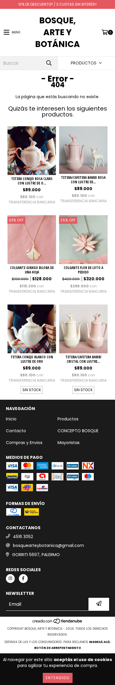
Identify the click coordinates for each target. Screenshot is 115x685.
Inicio (11, 419)
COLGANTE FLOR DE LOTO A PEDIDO (83, 269)
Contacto (16, 431)
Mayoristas (69, 443)
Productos (68, 419)
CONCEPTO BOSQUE (78, 431)
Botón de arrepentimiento (57, 648)
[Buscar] (49, 63)
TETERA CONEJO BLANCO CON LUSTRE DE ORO (32, 359)
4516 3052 (23, 537)
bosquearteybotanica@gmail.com (48, 545)
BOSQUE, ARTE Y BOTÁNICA (57, 32)
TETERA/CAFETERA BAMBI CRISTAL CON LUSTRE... (83, 359)
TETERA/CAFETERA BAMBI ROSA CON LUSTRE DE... (83, 179)
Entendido (58, 677)
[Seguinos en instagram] (10, 578)
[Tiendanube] (57, 623)
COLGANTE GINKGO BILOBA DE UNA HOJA (32, 269)
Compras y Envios (24, 443)
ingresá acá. (100, 642)
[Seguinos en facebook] (23, 578)
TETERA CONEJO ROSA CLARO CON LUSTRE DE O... (31, 180)
